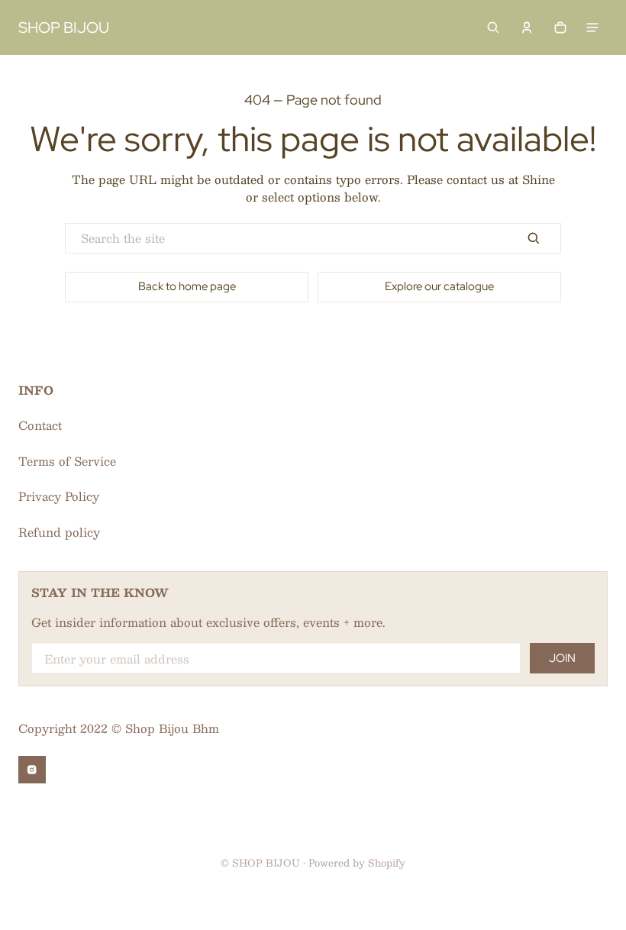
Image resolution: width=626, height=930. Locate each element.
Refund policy (59, 531)
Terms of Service (67, 460)
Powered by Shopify (356, 862)
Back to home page (187, 286)
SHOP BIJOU (266, 862)
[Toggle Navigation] (592, 27)
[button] (493, 27)
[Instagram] (32, 769)
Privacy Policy (58, 495)
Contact (40, 424)
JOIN (562, 658)
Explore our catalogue (439, 286)
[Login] (526, 27)
